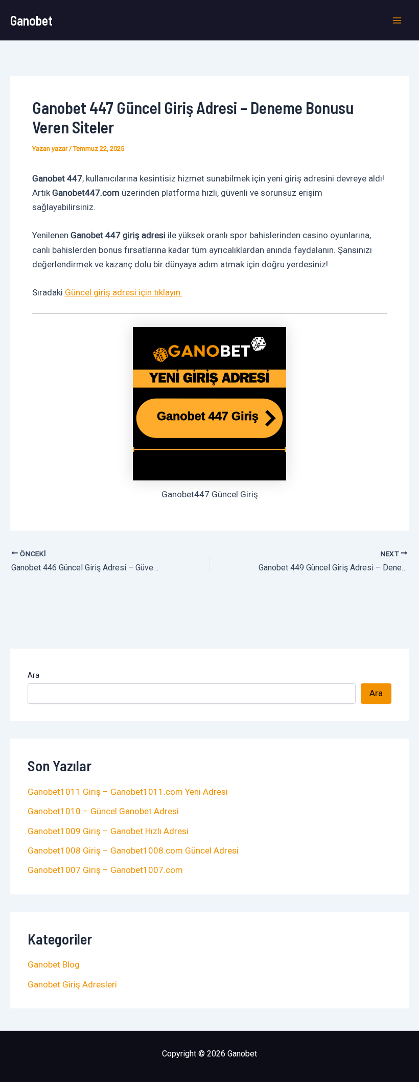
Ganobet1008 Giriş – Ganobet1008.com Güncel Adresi (133, 850)
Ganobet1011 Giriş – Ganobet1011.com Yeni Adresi (128, 792)
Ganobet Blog (54, 964)
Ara (33, 675)
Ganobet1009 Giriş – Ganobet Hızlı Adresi (108, 831)
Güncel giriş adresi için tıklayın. (123, 292)
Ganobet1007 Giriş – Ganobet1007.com (105, 870)
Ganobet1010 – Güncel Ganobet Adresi (103, 811)
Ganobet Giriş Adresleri (72, 984)
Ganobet (31, 20)
